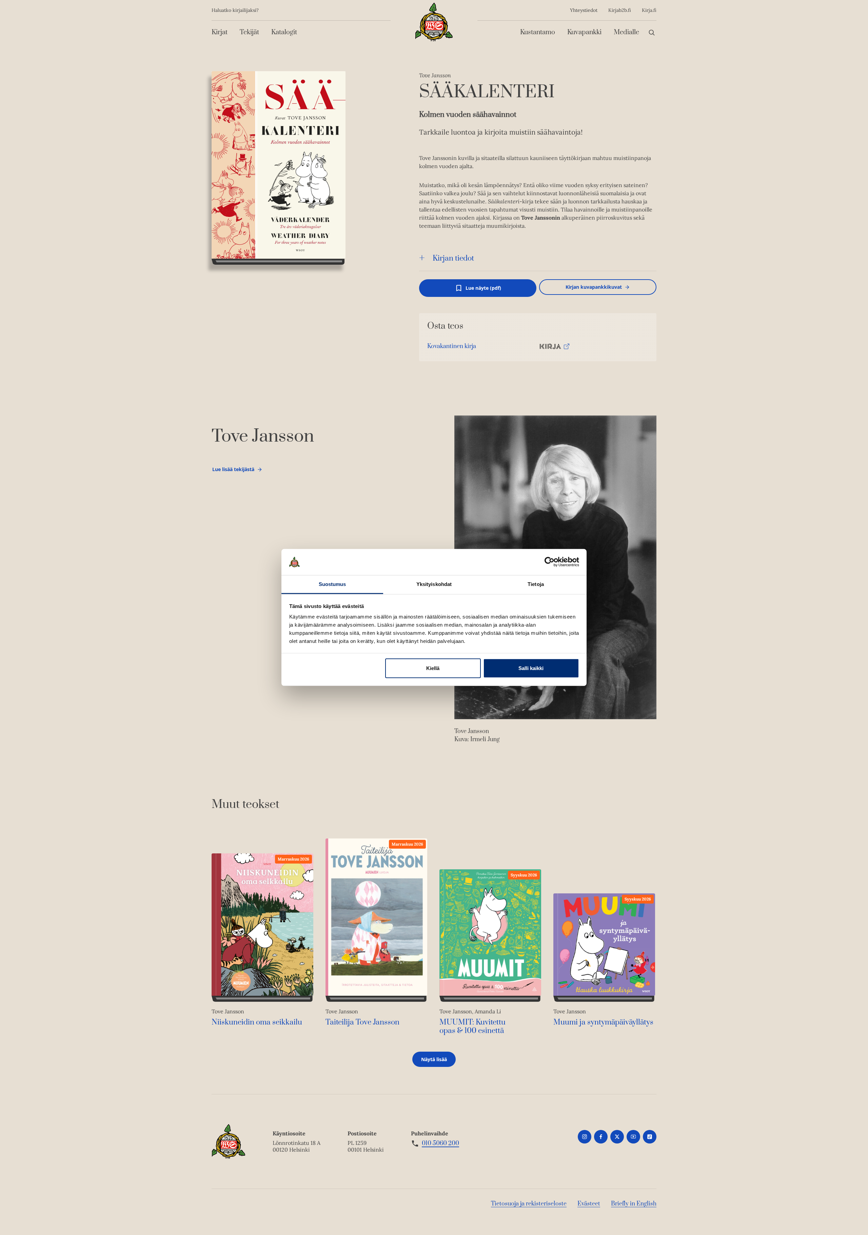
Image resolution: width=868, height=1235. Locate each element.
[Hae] (652, 32)
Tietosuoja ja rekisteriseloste (529, 1204)
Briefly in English (633, 1204)
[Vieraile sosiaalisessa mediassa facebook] (601, 1136)
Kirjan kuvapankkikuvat (594, 287)
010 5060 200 (440, 1143)
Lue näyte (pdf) (483, 291)
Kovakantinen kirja (451, 348)
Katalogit (284, 32)
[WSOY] (434, 22)
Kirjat (220, 32)
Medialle (626, 32)
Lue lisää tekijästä (233, 471)
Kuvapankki (584, 32)
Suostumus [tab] (332, 584)
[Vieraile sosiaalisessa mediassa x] (617, 1136)
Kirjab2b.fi (619, 10)
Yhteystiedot (583, 10)
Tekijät (249, 32)
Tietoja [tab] (536, 584)
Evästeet (588, 1204)
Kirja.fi (649, 10)
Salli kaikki (531, 668)
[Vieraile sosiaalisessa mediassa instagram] (584, 1136)
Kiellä (432, 668)
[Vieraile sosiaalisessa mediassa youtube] (633, 1136)
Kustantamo (537, 32)
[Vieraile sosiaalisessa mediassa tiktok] (649, 1136)
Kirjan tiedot (453, 258)
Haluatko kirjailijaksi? (235, 10)
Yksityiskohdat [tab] (434, 584)
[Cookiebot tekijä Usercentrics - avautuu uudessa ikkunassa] (549, 562)
